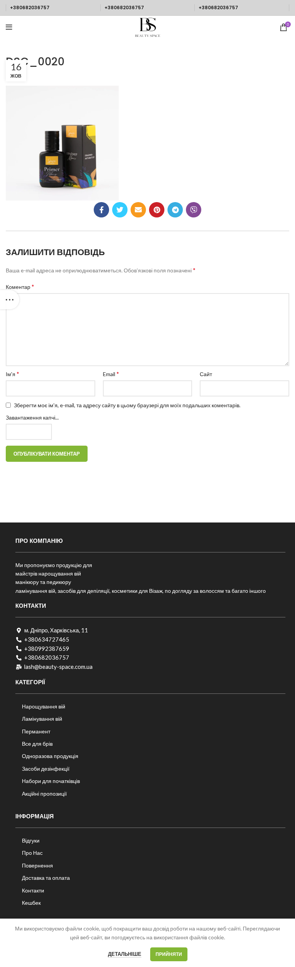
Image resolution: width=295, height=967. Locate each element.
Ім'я (12, 373)
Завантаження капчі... (32, 417)
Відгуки (31, 840)
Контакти (33, 890)
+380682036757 (30, 7)
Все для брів (37, 743)
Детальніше (124, 954)
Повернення (37, 865)
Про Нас (32, 852)
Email (111, 373)
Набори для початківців (51, 781)
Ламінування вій (42, 718)
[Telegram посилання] (175, 209)
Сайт (206, 374)
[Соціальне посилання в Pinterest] (156, 209)
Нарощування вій (43, 706)
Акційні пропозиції (44, 793)
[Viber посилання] (193, 209)
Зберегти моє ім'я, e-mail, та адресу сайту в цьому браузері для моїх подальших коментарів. (127, 405)
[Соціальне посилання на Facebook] (101, 209)
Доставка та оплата (46, 877)
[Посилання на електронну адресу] (138, 209)
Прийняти (169, 954)
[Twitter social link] (120, 209)
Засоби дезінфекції (46, 768)
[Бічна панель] (9, 299)
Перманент (36, 731)
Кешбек (31, 902)
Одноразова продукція (50, 756)
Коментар (20, 286)
